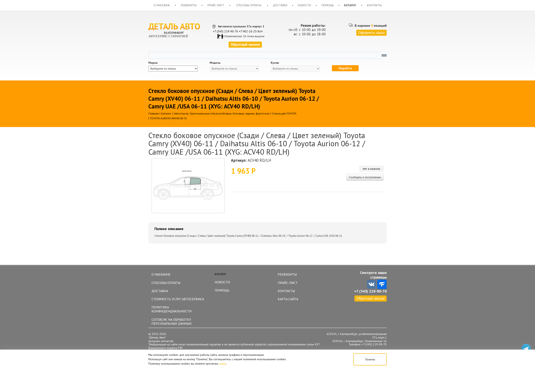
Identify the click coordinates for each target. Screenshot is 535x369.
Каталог (350, 5)
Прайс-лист (216, 5)
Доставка (280, 5)
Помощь (327, 5)
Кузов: (275, 63)
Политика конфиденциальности (171, 309)
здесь (222, 363)
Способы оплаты (248, 5)
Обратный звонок (370, 298)
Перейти (345, 68)
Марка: (153, 63)
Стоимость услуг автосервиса (178, 299)
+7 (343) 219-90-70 (225, 31)
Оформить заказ (371, 32)
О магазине (162, 5)
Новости (304, 5)
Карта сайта (288, 299)
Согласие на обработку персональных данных (172, 321)
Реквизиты (188, 5)
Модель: (215, 63)
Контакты (374, 5)
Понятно (370, 359)
